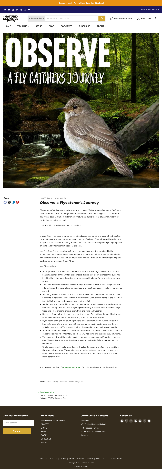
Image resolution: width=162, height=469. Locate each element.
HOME (8, 26)
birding (55, 381)
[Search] (101, 18)
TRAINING (22, 26)
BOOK (43, 435)
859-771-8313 (101, 458)
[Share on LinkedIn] (13, 202)
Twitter (71, 458)
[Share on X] (9, 202)
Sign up (17, 431)
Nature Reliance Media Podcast (94, 431)
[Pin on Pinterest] (17, 202)
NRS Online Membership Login (94, 424)
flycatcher (63, 381)
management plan (71, 367)
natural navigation (76, 381)
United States (148, 9)
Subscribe (85, 420)
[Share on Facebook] (5, 202)
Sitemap (84, 435)
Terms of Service (116, 458)
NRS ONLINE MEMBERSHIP (53, 420)
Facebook (43, 458)
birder (49, 381)
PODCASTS (66, 26)
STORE (38, 26)
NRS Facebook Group (90, 428)
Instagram (53, 458)
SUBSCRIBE (84, 26)
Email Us (90, 458)
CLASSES (45, 424)
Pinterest (80, 458)
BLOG (51, 26)
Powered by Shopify (81, 466)
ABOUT (101, 26)
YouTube (63, 458)
